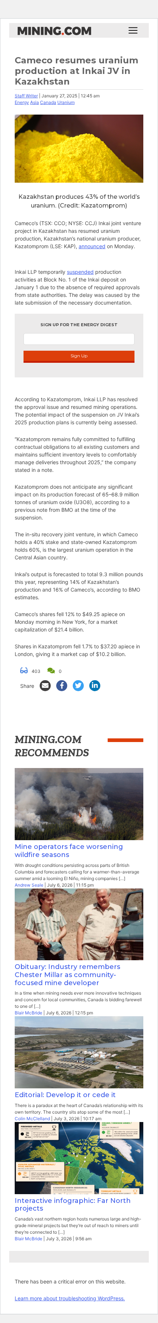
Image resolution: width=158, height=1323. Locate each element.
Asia (34, 102)
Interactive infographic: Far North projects (73, 1205)
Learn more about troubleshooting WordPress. (70, 1298)
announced (92, 246)
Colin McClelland (32, 1118)
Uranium (66, 102)
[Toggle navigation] (133, 30)
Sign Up (79, 355)
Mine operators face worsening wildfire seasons (69, 851)
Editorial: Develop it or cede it (65, 1095)
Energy (22, 102)
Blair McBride (28, 1012)
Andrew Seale (29, 885)
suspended (80, 272)
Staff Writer (26, 95)
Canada (48, 102)
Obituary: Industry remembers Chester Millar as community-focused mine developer (67, 975)
